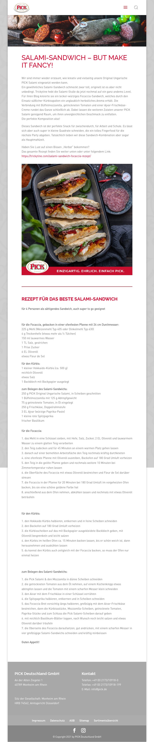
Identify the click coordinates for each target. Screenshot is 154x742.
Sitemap (84, 720)
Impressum (38, 720)
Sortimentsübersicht (106, 720)
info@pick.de (99, 689)
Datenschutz (57, 720)
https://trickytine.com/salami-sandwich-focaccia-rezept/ (56, 156)
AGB (72, 720)
